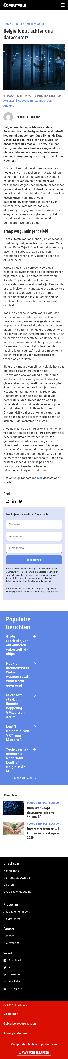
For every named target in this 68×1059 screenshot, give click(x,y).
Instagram (15, 988)
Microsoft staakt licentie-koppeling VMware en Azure (15, 706)
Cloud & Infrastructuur (29, 24)
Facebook (15, 960)
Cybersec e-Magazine (17, 891)
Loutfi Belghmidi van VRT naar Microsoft (17, 733)
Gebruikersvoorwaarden (19, 1023)
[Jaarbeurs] (34, 1051)
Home (7, 24)
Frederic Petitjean (28, 116)
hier (39, 478)
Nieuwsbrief (11, 943)
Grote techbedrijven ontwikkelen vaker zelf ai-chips (17, 645)
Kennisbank (11, 870)
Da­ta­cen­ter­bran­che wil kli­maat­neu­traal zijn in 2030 (43, 833)
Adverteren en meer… (17, 911)
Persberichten (12, 918)
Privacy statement (15, 1033)
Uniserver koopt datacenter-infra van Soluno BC (41, 812)
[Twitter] (21, 501)
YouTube (14, 981)
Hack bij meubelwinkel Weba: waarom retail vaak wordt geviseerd (17, 674)
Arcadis (8, 105)
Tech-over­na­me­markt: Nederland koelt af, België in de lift (17, 760)
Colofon (8, 884)
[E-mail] (7, 501)
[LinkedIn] (14, 501)
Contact (8, 936)
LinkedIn (14, 974)
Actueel (9, 100)
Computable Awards (16, 877)
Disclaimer (10, 1013)
